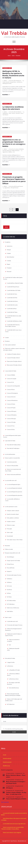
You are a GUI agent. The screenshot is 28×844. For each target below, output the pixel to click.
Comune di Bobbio (11, 375)
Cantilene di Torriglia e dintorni (13, 354)
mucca (13, 113)
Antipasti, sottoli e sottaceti (13, 510)
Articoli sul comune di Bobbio (16, 149)
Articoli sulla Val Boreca (15, 80)
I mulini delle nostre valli (12, 621)
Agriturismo (9, 246)
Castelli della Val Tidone (12, 312)
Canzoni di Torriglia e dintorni (13, 357)
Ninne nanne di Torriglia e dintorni (14, 365)
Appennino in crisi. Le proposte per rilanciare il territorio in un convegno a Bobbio (13, 143)
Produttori (9, 268)
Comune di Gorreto (11, 396)
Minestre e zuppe (11, 525)
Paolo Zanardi (6, 82)
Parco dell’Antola (10, 567)
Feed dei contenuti (7, 758)
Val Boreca (19, 82)
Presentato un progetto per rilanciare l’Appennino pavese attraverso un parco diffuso (14, 180)
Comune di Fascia (11, 389)
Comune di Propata (11, 407)
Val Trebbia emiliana (11, 600)
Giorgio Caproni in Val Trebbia (13, 560)
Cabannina (5, 113)
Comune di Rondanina (11, 415)
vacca (21, 113)
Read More (5, 94)
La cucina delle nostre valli (10, 480)
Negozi (8, 264)
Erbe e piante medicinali (10, 344)
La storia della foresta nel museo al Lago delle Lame (14, 823)
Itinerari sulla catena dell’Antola (14, 474)
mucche (18, 113)
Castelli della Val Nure (12, 308)
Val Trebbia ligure (11, 604)
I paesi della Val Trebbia (10, 440)
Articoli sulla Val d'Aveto (15, 112)
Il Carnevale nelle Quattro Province (14, 625)
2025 (13, 55)
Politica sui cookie (9, 549)
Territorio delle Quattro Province (14, 575)
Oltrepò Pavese (14, 187)
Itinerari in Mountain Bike (12, 465)
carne (9, 113)
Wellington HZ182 (7, 83)
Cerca (5, 216)
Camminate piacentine (12, 462)
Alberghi (9, 249)
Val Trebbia (14, 33)
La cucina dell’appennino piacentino (14, 495)
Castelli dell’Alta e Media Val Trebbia (15, 283)
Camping (9, 260)
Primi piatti (9, 528)
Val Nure (9, 593)
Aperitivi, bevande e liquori (13, 514)
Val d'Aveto (5, 114)
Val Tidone (9, 597)
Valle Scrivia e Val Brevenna (13, 607)
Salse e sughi (10, 532)
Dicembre (18, 55)
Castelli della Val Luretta (12, 305)
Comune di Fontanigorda (12, 393)
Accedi (4, 754)
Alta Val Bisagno (10, 557)
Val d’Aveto (9, 589)
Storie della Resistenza (14, 687)
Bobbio (10, 152)
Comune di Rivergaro (11, 411)
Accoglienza (7, 242)
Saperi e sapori (8, 617)
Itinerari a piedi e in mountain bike (12, 458)
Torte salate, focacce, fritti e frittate (14, 539)
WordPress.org (6, 765)
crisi (14, 152)
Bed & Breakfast (10, 257)
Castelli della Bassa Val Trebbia (13, 290)
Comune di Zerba (11, 429)
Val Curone (9, 586)
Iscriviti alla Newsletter (10, 454)
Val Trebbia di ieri (10, 704)
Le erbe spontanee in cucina (11, 506)
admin (5, 80)
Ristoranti (9, 271)
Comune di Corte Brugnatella (13, 386)
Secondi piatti (10, 536)
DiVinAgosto (9, 788)
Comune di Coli (10, 382)
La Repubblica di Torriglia (14, 670)
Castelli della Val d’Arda (12, 297)
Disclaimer (7, 341)
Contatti (7, 337)
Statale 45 (9, 571)
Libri (10, 644)
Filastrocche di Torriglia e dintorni (14, 361)
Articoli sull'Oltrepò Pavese (16, 186)
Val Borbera (9, 578)
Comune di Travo (10, 425)
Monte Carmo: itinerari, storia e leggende (12, 832)
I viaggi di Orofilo (10, 662)
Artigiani (9, 253)
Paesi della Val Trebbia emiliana (13, 444)
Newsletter (7, 545)
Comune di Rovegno (11, 418)
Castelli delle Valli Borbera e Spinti (14, 321)
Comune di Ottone (11, 404)
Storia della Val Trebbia (10, 658)
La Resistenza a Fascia (13, 679)
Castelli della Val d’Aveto (12, 301)
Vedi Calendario (5, 802)
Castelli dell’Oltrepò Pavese (13, 286)
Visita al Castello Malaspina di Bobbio (16, 799)
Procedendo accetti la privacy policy (14, 729)
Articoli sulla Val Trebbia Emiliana (11, 150)
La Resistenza (10, 666)
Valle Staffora (10, 611)
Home (9, 55)
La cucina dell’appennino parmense (14, 491)
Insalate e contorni (11, 521)
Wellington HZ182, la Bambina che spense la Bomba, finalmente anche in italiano (13, 74)
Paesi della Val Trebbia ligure (13, 448)
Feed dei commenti (7, 762)
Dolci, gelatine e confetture (13, 517)
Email (4, 721)
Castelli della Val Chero (12, 294)
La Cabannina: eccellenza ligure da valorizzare (13, 108)
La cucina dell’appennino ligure (13, 484)
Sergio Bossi (13, 82)
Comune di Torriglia (11, 422)
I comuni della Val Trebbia (10, 371)
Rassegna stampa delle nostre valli (12, 553)
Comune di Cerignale (11, 378)
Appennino (5, 152)
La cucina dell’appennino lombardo (14, 488)
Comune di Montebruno (12, 400)
